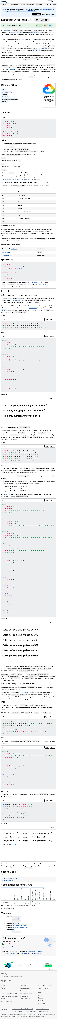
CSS (10, 30)
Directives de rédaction (25, 997)
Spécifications (6, 99)
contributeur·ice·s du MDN (35, 955)
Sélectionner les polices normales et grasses (19, 297)
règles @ (14, 251)
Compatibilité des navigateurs (10, 101)
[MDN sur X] (7, 985)
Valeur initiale (6, 254)
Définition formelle (7, 94)
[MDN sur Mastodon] (10, 985)
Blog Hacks (41, 1007)
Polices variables (8, 228)
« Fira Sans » (15, 302)
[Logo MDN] (4, 978)
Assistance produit (6, 1005)
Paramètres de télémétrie (42, 1013)
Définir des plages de (15, 429)
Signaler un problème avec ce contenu (29, 957)
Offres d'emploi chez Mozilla (9, 997)
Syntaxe (4, 91)
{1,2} (20, 270)
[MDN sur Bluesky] (5, 985)
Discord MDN (23, 1000)
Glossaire (40, 1004)
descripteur (6, 30)
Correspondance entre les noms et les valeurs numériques (17, 181)
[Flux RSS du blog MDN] (13, 985)
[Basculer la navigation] (55, 1)
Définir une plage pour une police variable (18, 688)
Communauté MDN (24, 992)
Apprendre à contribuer (8, 951)
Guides (39, 999)
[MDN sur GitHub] (2, 985)
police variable (19, 69)
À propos (3, 992)
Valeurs (4, 142)
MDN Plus (4, 1002)
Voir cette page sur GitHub (9, 957)
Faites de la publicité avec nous (9, 1000)
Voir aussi (4, 103)
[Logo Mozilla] (6, 1013)
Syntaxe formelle (8, 262)
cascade (5, 496)
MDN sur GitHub (23, 1002)
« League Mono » (24, 696)
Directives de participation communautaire (35, 1015)
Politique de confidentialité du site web (22, 1013)
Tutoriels (40, 1002)
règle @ (13, 32)
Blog (2, 994)
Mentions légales (17, 1015)
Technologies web (43, 992)
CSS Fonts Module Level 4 (34, 284)
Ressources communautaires (27, 994)
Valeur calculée (6, 257)
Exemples (4, 96)
